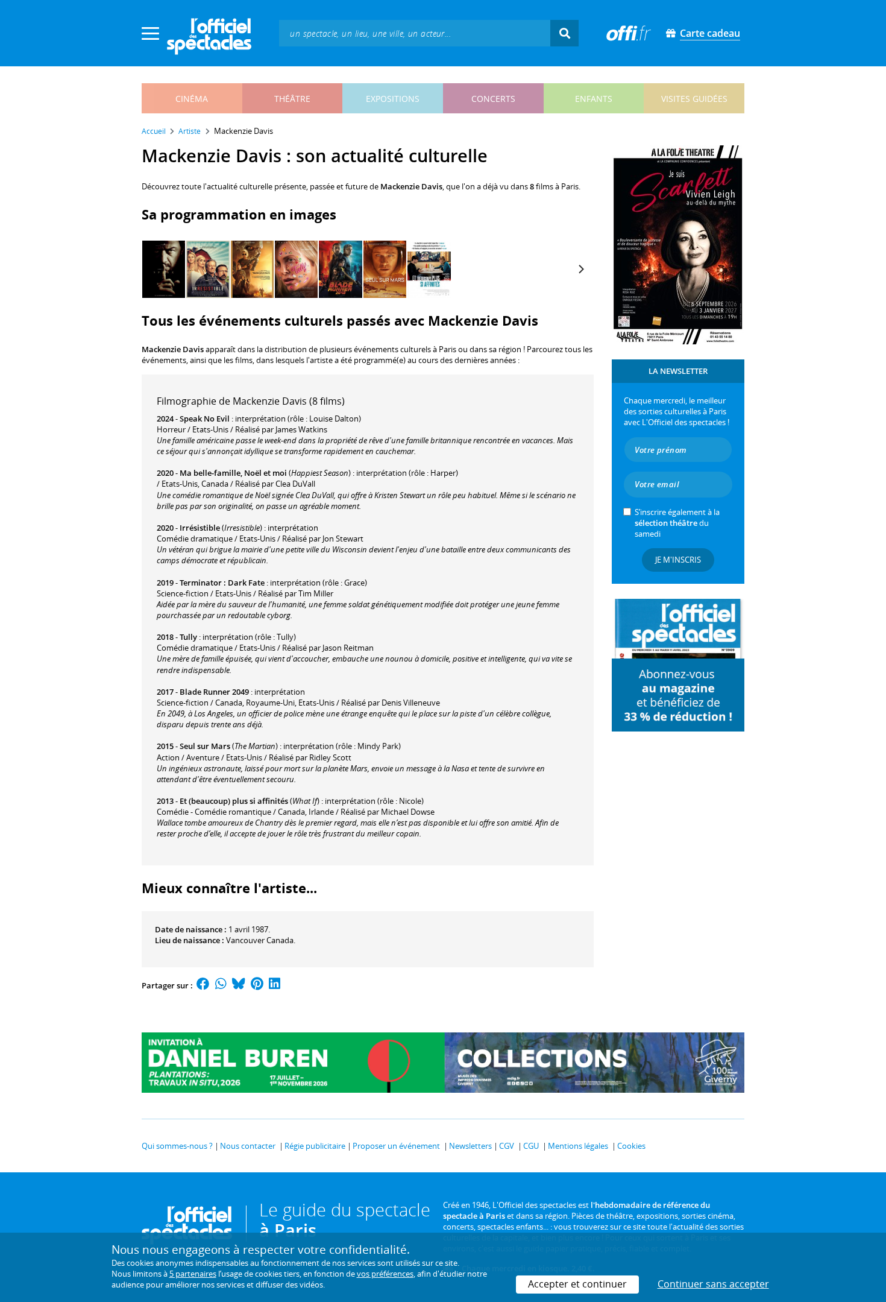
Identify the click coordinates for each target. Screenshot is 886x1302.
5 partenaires (192, 1273)
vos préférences (385, 1273)
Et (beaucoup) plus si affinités (234, 800)
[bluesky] (238, 985)
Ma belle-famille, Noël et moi (233, 472)
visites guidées (694, 98)
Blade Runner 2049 (214, 691)
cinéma (191, 98)
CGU (531, 1145)
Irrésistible (200, 527)
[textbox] (414, 33)
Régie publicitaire (314, 1145)
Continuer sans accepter (713, 1284)
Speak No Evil (205, 418)
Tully (188, 636)
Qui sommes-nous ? (177, 1145)
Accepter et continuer (577, 1284)
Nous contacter (247, 1145)
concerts (493, 98)
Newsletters (470, 1145)
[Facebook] (203, 985)
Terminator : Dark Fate (222, 582)
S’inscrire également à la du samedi (677, 523)
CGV (506, 1145)
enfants (593, 98)
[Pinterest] (257, 985)
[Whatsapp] (220, 985)
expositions (392, 98)
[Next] (580, 269)
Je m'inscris (678, 559)
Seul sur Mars (205, 746)
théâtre (292, 98)
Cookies (631, 1145)
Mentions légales (578, 1145)
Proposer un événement (396, 1145)
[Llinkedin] (274, 985)
